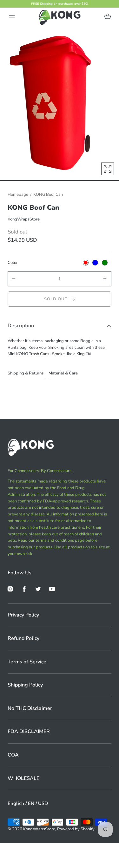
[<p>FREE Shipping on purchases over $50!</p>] (59, 4)
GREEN (105, 262)
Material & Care (63, 373)
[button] (12, 17)
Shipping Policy (25, 684)
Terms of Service (27, 661)
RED (86, 262)
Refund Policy (23, 638)
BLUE (95, 262)
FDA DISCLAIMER (29, 731)
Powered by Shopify (76, 829)
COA (13, 754)
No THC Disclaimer (30, 708)
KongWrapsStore (24, 219)
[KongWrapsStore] (59, 17)
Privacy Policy (23, 614)
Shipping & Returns (25, 373)
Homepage (18, 194)
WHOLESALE (23, 778)
